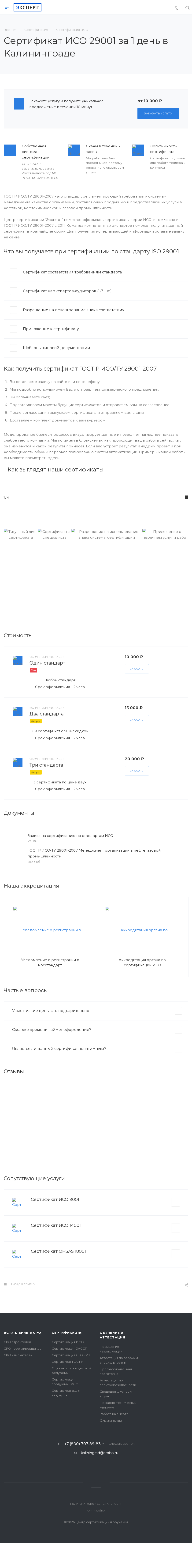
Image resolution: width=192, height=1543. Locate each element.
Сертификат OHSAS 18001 (58, 1251)
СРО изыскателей (18, 1355)
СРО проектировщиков (22, 1348)
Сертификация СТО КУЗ (71, 1355)
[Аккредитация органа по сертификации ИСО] (142, 929)
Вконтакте (96, 1483)
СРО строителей (17, 1342)
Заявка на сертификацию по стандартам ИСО (70, 835)
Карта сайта (96, 1510)
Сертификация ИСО (68, 1342)
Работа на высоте (114, 1414)
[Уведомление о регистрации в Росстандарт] (50, 929)
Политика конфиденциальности (96, 1503)
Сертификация (67, 1332)
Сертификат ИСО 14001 (56, 1225)
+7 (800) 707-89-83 (82, 1444)
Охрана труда (111, 1420)
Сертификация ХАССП (70, 1348)
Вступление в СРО (22, 1332)
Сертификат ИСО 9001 (55, 1199)
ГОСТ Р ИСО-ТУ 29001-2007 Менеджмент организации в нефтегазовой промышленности (94, 853)
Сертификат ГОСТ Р (67, 1361)
